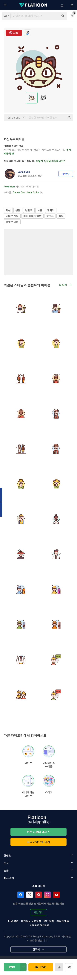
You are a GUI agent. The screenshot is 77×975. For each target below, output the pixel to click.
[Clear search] (54, 16)
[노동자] (21, 519)
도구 (6, 862)
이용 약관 (13, 920)
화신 (8, 210)
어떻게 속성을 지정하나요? (50, 160)
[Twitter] (29, 895)
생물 (18, 210)
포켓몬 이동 (12, 221)
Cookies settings (39, 925)
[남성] (56, 308)
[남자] (21, 589)
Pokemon (9, 186)
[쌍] (21, 379)
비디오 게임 (12, 215)
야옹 (60, 215)
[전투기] (56, 519)
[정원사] (21, 344)
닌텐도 (29, 210)
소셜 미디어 (38, 885)
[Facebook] (20, 895)
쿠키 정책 (49, 920)
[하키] (21, 660)
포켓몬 (50, 215)
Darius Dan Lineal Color (26, 192)
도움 (6, 870)
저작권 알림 (62, 920)
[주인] (21, 554)
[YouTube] (56, 895)
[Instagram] (47, 895)
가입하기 (38, 912)
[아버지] (21, 695)
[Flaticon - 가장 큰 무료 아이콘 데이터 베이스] (33, 5)
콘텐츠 (7, 855)
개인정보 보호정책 (31, 920)
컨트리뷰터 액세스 (38, 832)
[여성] (21, 308)
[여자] (56, 589)
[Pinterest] (38, 895)
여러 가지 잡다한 (32, 215)
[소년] (56, 695)
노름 (39, 210)
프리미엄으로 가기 (38, 842)
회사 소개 (9, 878)
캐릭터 (50, 210)
